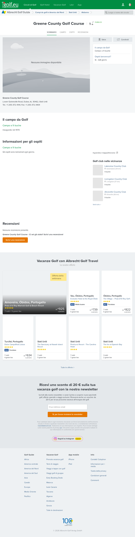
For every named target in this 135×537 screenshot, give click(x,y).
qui (61, 428)
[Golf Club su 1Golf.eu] (10, 5)
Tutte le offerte (67, 367)
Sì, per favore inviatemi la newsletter (67, 414)
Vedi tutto (96, 204)
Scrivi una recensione (15, 240)
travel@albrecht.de (44, 426)
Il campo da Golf (102, 47)
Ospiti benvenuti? (103, 56)
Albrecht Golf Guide (18, 12)
